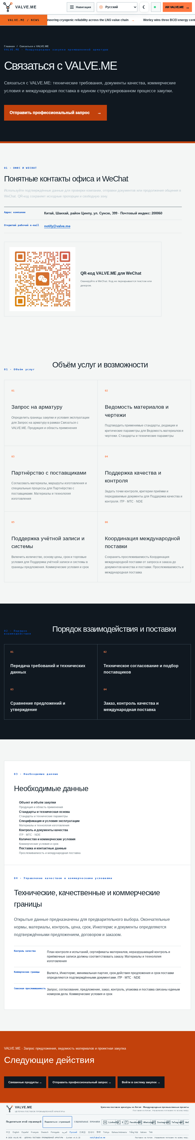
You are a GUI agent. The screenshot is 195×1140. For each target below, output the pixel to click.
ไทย (151, 1132)
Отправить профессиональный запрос (55, 112)
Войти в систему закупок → (141, 1082)
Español (25, 1132)
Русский (73, 1132)
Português (55, 1132)
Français (35, 1132)
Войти (156, 7)
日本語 (82, 1132)
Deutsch (44, 1132)
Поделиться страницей (57, 1122)
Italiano (143, 1132)
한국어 (91, 1132)
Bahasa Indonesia (119, 1132)
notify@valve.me (57, 226)
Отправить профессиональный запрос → (82, 1082)
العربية (64, 1132)
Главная (9, 46)
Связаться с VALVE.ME (34, 46)
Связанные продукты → (25, 1082)
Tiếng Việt (133, 1132)
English (16, 1132)
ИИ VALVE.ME (177, 7)
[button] (144, 7)
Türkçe (106, 1132)
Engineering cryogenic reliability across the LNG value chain (81, 20)
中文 (8, 1132)
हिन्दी (99, 1132)
